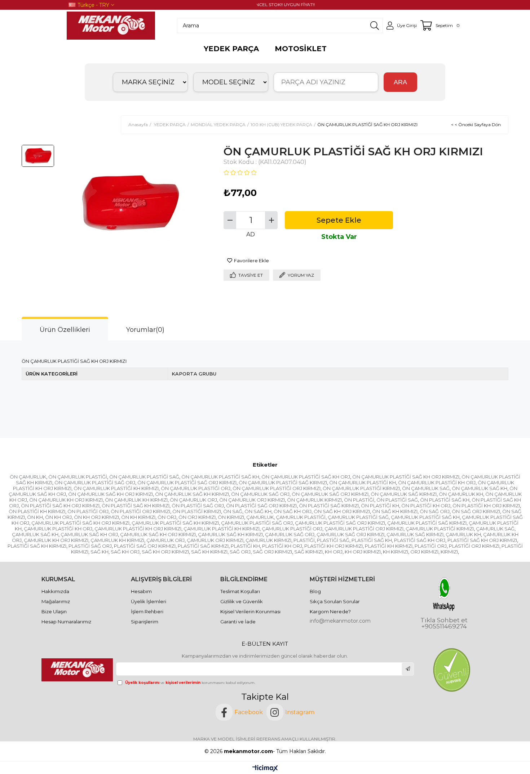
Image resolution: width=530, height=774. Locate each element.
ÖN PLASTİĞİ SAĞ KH (444, 500)
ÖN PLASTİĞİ (359, 500)
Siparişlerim (144, 621)
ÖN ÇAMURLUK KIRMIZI (314, 500)
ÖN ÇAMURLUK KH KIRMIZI (136, 500)
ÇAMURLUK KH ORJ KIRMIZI (56, 540)
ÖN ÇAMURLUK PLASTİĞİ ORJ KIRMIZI (277, 488)
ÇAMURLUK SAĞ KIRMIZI (415, 534)
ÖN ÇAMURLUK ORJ (193, 500)
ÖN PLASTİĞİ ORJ (88, 511)
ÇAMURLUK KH (463, 534)
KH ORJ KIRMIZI (363, 552)
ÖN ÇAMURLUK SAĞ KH (479, 488)
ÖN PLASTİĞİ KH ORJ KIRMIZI (486, 505)
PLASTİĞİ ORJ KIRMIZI (474, 546)
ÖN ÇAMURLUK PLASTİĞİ (77, 477)
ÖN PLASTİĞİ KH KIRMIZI (37, 511)
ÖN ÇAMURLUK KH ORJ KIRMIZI (66, 500)
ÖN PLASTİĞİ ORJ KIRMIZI (140, 511)
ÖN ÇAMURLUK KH (461, 494)
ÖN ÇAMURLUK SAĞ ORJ (260, 494)
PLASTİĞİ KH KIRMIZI (388, 546)
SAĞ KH (99, 552)
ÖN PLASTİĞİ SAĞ (397, 500)
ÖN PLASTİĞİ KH (380, 505)
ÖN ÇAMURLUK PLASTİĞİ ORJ (195, 488)
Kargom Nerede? (330, 611)
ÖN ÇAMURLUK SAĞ (426, 488)
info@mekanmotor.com (340, 620)
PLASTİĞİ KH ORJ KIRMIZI (333, 546)
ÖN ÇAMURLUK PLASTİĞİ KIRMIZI (361, 488)
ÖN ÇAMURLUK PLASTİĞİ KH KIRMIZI (116, 488)
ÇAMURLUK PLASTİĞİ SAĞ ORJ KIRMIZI (340, 523)
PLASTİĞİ (304, 540)
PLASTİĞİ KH (245, 546)
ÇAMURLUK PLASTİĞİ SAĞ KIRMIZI (427, 523)
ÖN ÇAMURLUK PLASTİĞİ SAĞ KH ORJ (305, 477)
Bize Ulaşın (54, 611)
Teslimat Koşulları (240, 591)
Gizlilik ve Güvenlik (241, 601)
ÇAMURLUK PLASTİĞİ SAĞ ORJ (257, 523)
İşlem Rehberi (147, 611)
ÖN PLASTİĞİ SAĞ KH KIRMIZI (135, 505)
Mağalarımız (55, 601)
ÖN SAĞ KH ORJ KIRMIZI (342, 511)
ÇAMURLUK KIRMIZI (268, 540)
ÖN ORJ (167, 517)
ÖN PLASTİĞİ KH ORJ (425, 505)
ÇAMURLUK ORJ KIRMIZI (215, 540)
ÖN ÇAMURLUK (28, 477)
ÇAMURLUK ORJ (165, 540)
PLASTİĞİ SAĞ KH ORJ (419, 540)
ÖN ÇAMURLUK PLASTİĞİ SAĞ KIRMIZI (283, 482)
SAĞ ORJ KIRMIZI (272, 552)
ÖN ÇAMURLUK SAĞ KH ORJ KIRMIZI (110, 494)
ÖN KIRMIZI (231, 517)
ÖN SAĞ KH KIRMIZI (395, 511)
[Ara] (375, 25)
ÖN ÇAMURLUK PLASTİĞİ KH (362, 482)
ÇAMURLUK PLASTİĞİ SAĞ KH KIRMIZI (175, 523)
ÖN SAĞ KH (257, 511)
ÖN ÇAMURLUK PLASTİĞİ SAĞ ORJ (94, 482)
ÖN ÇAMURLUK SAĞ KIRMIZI (404, 494)
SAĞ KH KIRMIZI (209, 552)
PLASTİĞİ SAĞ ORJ (90, 546)
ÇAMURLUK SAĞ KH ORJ (89, 534)
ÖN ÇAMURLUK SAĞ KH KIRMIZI (192, 494)
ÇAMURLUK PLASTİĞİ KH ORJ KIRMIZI (137, 528)
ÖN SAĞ (232, 511)
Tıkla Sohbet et (444, 620)
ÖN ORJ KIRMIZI (197, 517)
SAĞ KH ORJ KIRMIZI (165, 552)
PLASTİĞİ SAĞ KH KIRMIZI (37, 546)
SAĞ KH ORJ (125, 552)
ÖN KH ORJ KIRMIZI (96, 517)
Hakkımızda (55, 591)
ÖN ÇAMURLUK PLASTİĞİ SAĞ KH (220, 477)
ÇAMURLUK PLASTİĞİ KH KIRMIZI (222, 528)
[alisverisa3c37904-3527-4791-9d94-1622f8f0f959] (451, 670)
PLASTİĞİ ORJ (431, 546)
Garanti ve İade (238, 621)
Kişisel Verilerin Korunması (250, 611)
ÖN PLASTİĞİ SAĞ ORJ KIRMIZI (261, 505)
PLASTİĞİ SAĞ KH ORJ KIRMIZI (482, 540)
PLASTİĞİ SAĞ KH (372, 540)
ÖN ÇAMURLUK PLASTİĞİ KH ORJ (437, 482)
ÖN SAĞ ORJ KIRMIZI (476, 511)
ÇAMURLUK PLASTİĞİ (301, 517)
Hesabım (141, 591)
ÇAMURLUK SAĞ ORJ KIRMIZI (350, 534)
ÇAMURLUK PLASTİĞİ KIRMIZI (440, 528)
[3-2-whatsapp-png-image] (444, 594)
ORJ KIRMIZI (424, 552)
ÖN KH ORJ (58, 517)
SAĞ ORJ (240, 552)
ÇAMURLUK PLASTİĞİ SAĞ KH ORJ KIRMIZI (80, 523)
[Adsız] (77, 669)
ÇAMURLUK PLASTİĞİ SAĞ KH (425, 517)
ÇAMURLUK (260, 517)
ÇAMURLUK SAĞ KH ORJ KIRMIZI (158, 534)
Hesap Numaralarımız (66, 621)
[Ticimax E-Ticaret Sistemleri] (265, 769)
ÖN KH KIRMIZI (138, 517)
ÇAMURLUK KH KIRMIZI (117, 540)
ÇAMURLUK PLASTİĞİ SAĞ (358, 517)
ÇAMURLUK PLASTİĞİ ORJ (292, 528)
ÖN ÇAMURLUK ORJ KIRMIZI (252, 500)
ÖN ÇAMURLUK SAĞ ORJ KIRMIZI (330, 494)
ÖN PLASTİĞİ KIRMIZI (196, 511)
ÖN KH (35, 517)
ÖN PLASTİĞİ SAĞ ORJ (198, 505)
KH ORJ (334, 552)
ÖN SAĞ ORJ (435, 511)
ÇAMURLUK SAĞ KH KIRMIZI (230, 534)
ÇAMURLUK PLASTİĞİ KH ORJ (58, 528)
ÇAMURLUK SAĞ (495, 528)
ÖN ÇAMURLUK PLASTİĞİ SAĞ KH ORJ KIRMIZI (405, 477)
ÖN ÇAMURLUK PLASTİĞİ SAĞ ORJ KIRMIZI (187, 482)
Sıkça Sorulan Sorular (335, 601)
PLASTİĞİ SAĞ (333, 540)
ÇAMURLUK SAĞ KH (35, 534)
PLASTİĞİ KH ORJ (282, 546)
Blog (315, 591)
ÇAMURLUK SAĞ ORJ (289, 534)
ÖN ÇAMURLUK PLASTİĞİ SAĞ (144, 477)
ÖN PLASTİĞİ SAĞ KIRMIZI (329, 505)
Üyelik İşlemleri (148, 601)
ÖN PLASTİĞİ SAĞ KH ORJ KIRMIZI (60, 505)
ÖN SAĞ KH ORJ (293, 511)
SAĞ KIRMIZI (308, 552)
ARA (400, 82)
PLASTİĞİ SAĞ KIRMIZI (203, 546)
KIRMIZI (449, 552)
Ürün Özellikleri (65, 330)
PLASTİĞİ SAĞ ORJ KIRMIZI (145, 546)
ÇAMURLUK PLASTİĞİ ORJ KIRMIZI (363, 528)
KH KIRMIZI (395, 552)
